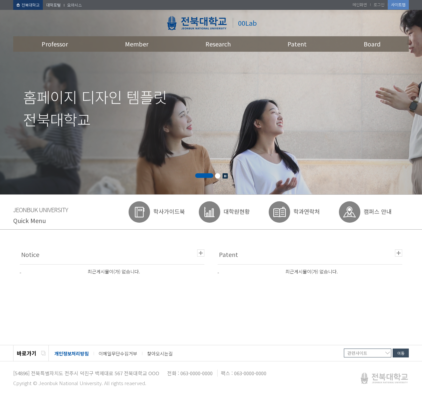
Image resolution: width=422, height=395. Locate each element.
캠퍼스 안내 (378, 211)
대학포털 (53, 5)
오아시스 (74, 5)
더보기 (200, 253)
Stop (225, 176)
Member (136, 44)
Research (218, 44)
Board (372, 44)
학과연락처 (306, 211)
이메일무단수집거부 (118, 353)
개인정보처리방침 (71, 353)
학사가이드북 (169, 211)
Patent (297, 44)
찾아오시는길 (160, 353)
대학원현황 (237, 211)
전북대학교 (30, 5)
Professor (55, 44)
